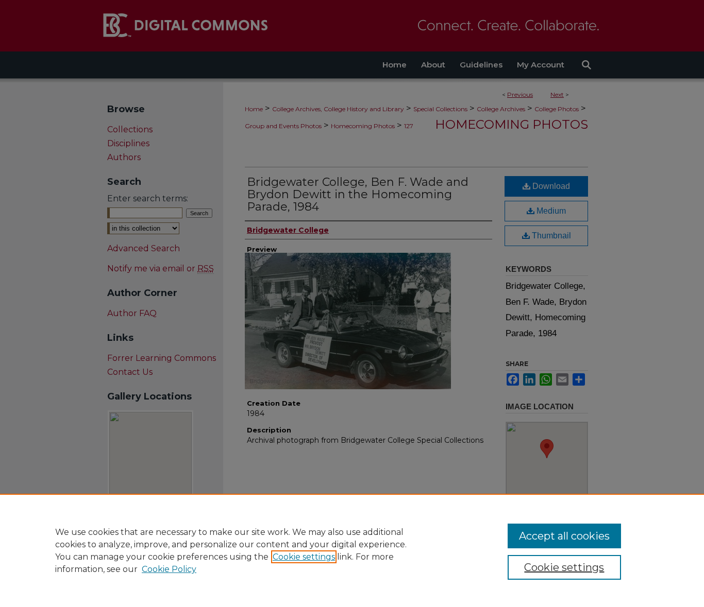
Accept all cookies (564, 536)
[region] (352, 550)
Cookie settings (304, 557)
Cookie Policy (169, 569)
